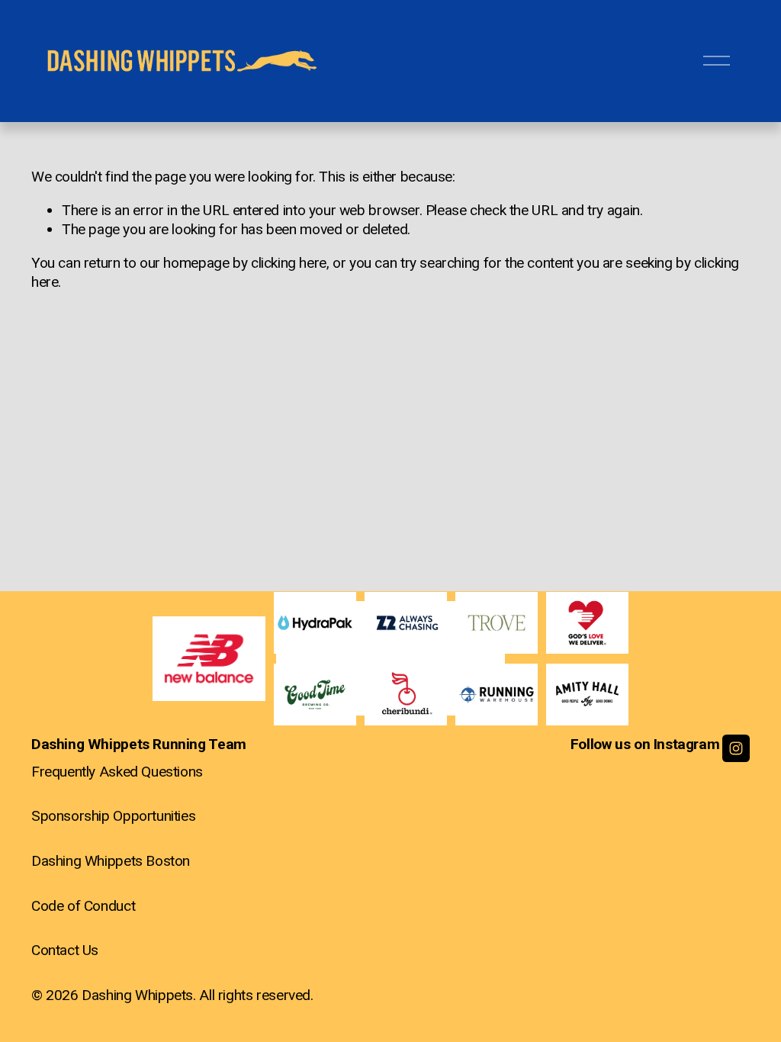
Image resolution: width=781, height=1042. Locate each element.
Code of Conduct (83, 906)
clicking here (288, 263)
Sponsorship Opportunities (113, 816)
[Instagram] (736, 748)
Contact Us (64, 950)
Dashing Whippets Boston (110, 861)
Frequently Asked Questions (117, 771)
